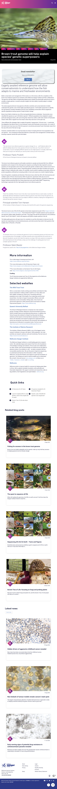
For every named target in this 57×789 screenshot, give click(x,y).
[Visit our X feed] (47, 780)
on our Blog (31, 360)
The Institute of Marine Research (21, 327)
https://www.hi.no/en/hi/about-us (19, 335)
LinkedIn (22, 360)
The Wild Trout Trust (17, 288)
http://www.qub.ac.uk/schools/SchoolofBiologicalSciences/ (25, 324)
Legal (36, 764)
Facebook (17, 360)
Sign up (28, 79)
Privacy (23, 767)
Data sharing (25, 765)
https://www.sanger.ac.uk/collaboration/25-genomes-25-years (26, 266)
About (23, 764)
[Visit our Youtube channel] (45, 780)
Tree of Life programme (22, 247)
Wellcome (13, 363)
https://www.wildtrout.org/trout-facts (19, 261)
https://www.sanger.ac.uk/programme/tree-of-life (26, 270)
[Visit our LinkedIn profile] (53, 780)
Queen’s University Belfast (19, 306)
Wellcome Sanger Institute (19, 339)
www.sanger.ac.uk (30, 358)
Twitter (12, 360)
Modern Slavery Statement (41, 771)
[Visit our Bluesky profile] (49, 780)
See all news (8, 612)
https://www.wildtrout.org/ (29, 303)
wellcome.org (40, 371)
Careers (36, 765)
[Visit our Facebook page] (51, 780)
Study (23, 771)
